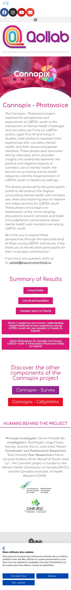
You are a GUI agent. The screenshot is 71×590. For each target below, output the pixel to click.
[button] (35, 19)
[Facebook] (4, 12)
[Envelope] (30, 12)
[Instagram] (13, 12)
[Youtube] (21, 12)
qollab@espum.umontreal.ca (30, 262)
